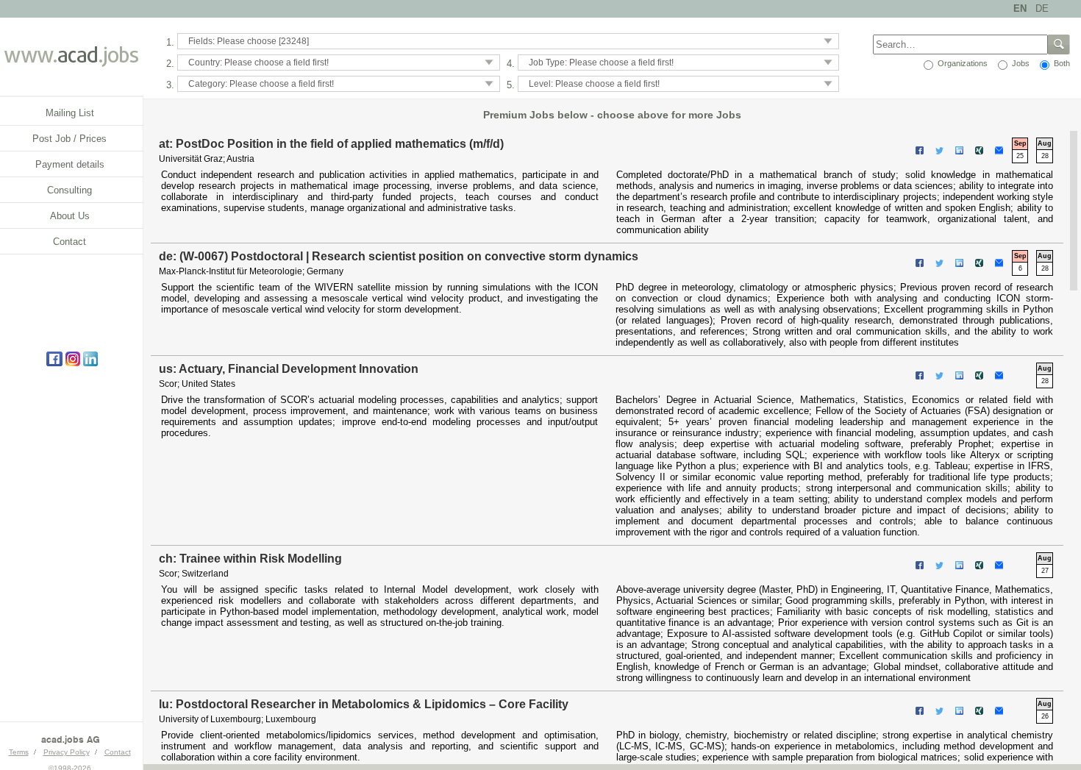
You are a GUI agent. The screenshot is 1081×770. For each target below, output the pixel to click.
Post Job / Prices (69, 138)
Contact (69, 241)
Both (1061, 63)
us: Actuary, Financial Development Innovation (288, 369)
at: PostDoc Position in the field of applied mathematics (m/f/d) (331, 144)
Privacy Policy (66, 752)
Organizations (961, 63)
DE (1042, 8)
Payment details (69, 164)
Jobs (1020, 63)
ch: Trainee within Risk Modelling (250, 558)
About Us (70, 215)
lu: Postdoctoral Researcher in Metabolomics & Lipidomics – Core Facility (363, 704)
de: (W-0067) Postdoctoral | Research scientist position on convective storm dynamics (398, 256)
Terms (19, 752)
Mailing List (70, 112)
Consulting (69, 190)
